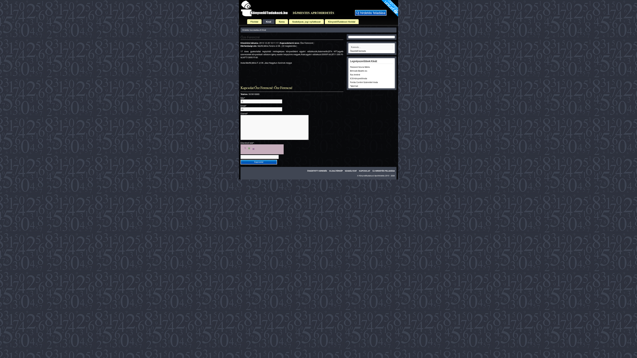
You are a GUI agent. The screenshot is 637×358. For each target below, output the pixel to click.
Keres (282, 21)
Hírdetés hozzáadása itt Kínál (254, 30)
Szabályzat (351, 171)
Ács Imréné (355, 74)
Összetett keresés (358, 50)
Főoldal (254, 21)
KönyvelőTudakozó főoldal (341, 21)
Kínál (268, 21)
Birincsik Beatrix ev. (358, 70)
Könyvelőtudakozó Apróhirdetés (372, 175)
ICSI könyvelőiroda (358, 78)
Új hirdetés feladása (370, 12)
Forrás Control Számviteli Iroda (364, 82)
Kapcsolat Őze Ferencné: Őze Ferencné (266, 87)
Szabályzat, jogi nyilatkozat (306, 21)
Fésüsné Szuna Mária (360, 66)
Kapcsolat (364, 171)
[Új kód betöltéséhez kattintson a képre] (262, 149)
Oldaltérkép (336, 171)
